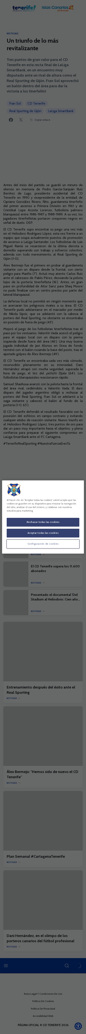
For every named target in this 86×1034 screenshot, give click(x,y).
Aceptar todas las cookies (43, 532)
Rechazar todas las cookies (43, 522)
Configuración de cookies (43, 543)
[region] (43, 517)
